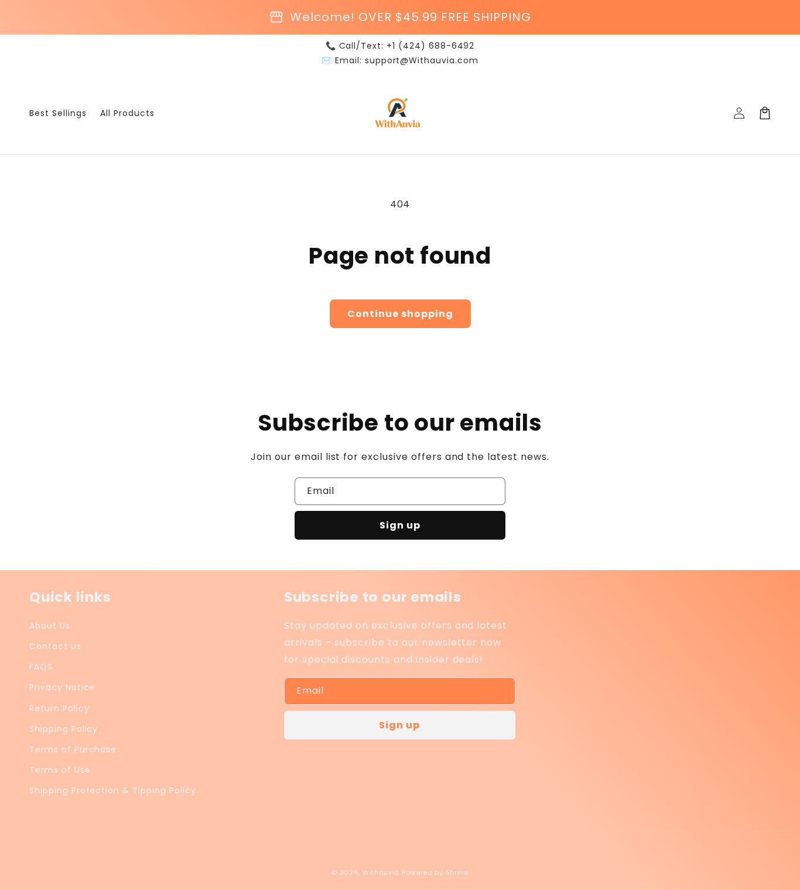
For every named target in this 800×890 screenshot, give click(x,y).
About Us (49, 626)
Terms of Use (60, 770)
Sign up (400, 525)
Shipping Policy (63, 729)
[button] (765, 113)
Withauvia (381, 872)
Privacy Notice (62, 687)
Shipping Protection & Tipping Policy (112, 790)
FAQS (41, 667)
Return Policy (59, 708)
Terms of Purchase (73, 749)
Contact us (55, 646)
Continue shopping (400, 313)
